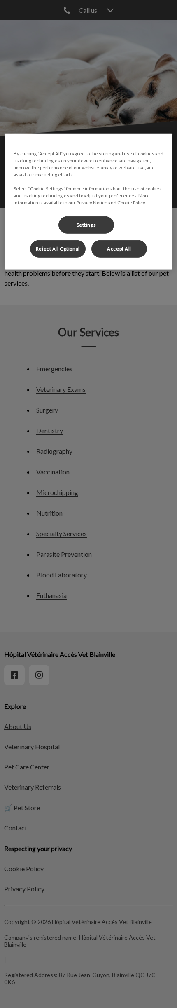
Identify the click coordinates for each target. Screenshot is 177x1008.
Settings (86, 224)
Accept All (119, 248)
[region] (89, 202)
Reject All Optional (58, 248)
